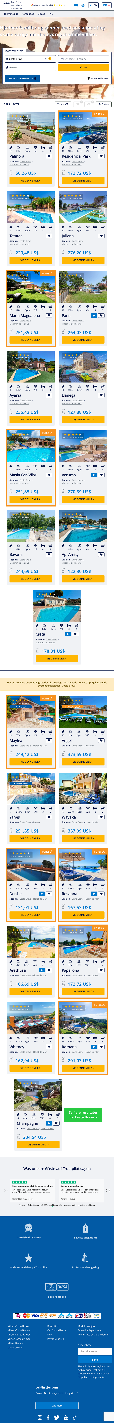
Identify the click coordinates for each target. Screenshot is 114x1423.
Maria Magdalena (25, 315)
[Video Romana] (94, 1047)
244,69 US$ (27, 571)
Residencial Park (76, 156)
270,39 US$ (79, 491)
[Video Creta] (68, 634)
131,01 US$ (27, 907)
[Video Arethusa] (42, 970)
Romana (69, 1046)
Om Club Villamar (57, 1330)
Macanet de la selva (19, 164)
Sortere (105, 104)
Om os (41, 13)
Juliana (68, 235)
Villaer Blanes (15, 1343)
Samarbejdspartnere (89, 1330)
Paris (66, 315)
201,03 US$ (79, 1060)
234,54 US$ (34, 1137)
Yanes (15, 817)
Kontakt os (28, 13)
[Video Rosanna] (94, 894)
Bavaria (16, 554)
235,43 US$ (27, 412)
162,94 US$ (27, 1060)
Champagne (27, 1123)
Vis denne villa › (30, 180)
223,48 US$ (27, 253)
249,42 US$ (27, 754)
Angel (67, 740)
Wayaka (69, 817)
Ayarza (15, 395)
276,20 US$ (79, 253)
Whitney (17, 1046)
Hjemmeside (11, 13)
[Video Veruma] (94, 475)
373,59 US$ (79, 754)
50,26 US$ (26, 173)
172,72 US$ (79, 173)
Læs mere (57, 1405)
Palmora (17, 156)
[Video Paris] (94, 315)
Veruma (69, 475)
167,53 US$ (79, 907)
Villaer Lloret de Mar (19, 1334)
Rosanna (69, 893)
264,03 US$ (79, 332)
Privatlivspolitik (55, 1338)
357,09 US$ (79, 831)
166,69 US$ (27, 984)
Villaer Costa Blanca (19, 1330)
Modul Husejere (87, 1326)
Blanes (36, 822)
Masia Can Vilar (23, 475)
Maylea (16, 740)
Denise (16, 893)
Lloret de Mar (40, 745)
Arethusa (18, 970)
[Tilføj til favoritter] (49, 156)
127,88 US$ (79, 412)
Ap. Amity (70, 554)
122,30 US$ (79, 571)
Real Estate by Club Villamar (93, 1334)
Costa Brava (25, 161)
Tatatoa (16, 235)
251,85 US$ (27, 332)
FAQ (51, 13)
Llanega (68, 395)
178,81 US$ (53, 651)
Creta (40, 634)
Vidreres (90, 745)
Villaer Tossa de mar (19, 1338)
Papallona (70, 970)
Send (95, 1359)
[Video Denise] (42, 894)
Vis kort (61, 104)
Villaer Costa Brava (18, 1326)
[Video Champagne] (49, 1123)
